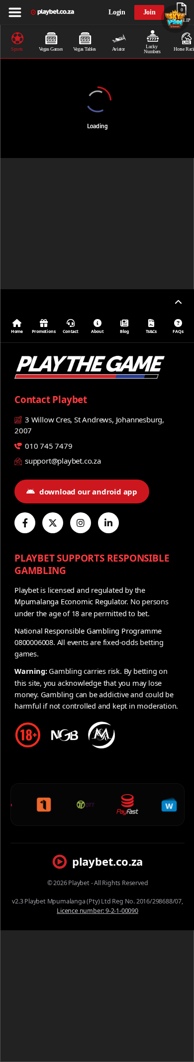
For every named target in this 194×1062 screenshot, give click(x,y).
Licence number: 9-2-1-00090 (97, 910)
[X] (52, 522)
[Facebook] (24, 522)
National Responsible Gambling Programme (88, 631)
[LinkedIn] (108, 522)
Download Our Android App (88, 491)
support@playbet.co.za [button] (62, 461)
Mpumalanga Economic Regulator (70, 601)
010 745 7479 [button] (47, 446)
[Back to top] (178, 302)
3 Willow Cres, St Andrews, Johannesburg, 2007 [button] (89, 425)
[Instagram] (80, 522)
